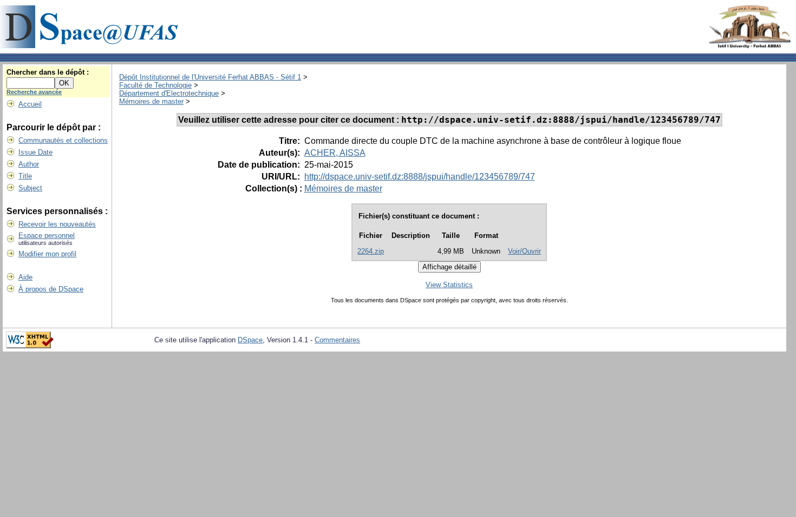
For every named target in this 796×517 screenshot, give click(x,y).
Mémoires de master (151, 101)
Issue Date (35, 152)
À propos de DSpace (50, 289)
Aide (25, 277)
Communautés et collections (63, 140)
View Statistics (449, 285)
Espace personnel (46, 235)
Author (28, 164)
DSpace (250, 340)
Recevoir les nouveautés (57, 224)
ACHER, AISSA (335, 152)
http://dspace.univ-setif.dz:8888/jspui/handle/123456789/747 (419, 176)
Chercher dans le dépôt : (47, 72)
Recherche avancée (34, 92)
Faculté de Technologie (155, 85)
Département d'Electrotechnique (169, 93)
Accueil (30, 104)
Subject (30, 188)
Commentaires (337, 340)
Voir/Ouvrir (524, 251)
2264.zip (370, 251)
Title (25, 176)
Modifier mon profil (47, 254)
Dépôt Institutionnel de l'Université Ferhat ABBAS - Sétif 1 (210, 77)
